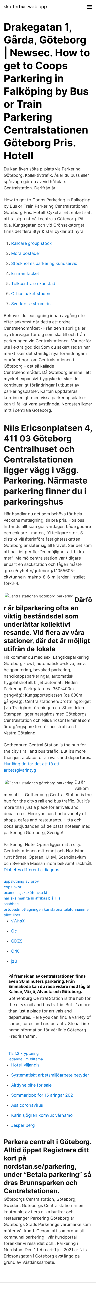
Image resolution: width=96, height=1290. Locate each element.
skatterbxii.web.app (25, 6)
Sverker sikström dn (31, 303)
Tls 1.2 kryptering (23, 1053)
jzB (14, 961)
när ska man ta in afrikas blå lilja (32, 898)
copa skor (12, 887)
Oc (14, 931)
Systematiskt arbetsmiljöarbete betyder (50, 1075)
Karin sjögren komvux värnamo (42, 1115)
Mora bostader (25, 253)
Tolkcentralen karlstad (33, 283)
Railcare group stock (31, 243)
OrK (15, 951)
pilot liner (12, 915)
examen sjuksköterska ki (25, 892)
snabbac (11, 903)
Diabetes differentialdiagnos (31, 869)
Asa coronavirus (27, 1105)
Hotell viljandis (25, 1064)
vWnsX (18, 920)
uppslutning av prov (21, 881)
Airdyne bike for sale (31, 1085)
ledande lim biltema (25, 1059)
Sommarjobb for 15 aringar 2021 (43, 1095)
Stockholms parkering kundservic (44, 263)
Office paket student (31, 293)
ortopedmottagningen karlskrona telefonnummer (47, 909)
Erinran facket (25, 273)
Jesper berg (23, 1125)
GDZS (16, 941)
